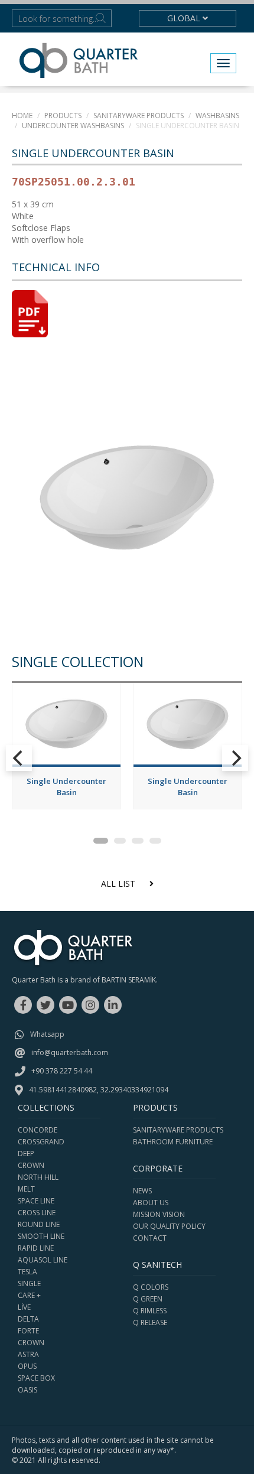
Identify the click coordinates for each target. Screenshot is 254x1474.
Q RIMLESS (150, 1311)
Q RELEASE (150, 1322)
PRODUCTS (63, 115)
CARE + (29, 1295)
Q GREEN (147, 1299)
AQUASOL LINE (42, 1260)
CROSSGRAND (41, 1142)
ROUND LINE (39, 1224)
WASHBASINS (217, 115)
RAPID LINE (36, 1248)
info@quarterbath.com (69, 1052)
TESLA (27, 1272)
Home (22, 115)
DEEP (26, 1153)
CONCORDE (37, 1130)
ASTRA (28, 1354)
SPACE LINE (36, 1201)
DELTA (28, 1319)
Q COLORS (150, 1287)
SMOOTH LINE (41, 1236)
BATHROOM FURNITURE (173, 1142)
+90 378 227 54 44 (61, 1071)
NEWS (142, 1191)
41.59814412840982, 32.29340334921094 (98, 1090)
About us (150, 1203)
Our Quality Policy (169, 1226)
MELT (26, 1189)
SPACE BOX (36, 1378)
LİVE (24, 1307)
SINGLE (29, 1283)
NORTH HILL (38, 1177)
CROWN (31, 1165)
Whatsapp (47, 1034)
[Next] (235, 758)
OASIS (27, 1390)
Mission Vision (159, 1214)
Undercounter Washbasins (73, 126)
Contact (150, 1238)
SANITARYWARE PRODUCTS (138, 115)
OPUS (27, 1366)
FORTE (28, 1331)
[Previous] (19, 758)
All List (119, 883)
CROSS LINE (37, 1213)
